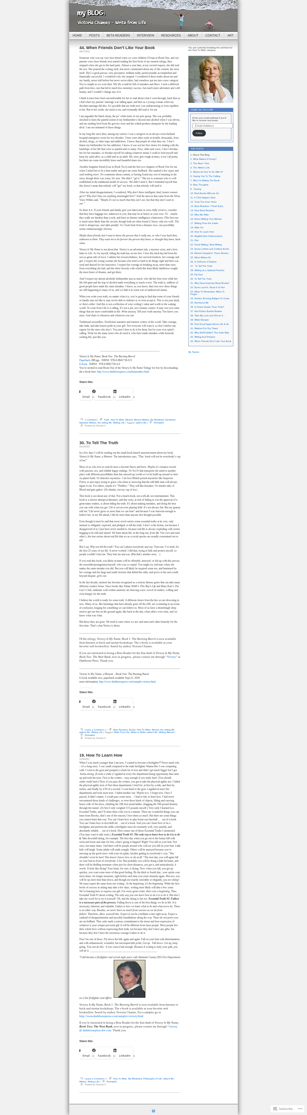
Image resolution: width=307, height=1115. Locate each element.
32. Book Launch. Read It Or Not (207, 287)
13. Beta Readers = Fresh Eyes (206, 206)
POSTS (94, 35)
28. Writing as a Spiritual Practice (207, 270)
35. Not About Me (199, 302)
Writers (82, 1081)
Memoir (129, 419)
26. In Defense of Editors (203, 261)
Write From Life (121, 732)
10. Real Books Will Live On (204, 193)
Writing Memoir (166, 732)
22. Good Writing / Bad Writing (206, 244)
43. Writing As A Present (202, 337)
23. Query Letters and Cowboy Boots (209, 249)
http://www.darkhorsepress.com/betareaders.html (123, 371)
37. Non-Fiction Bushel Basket (206, 311)
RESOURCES (171, 35)
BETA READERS (118, 35)
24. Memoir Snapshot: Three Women (209, 253)
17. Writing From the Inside (204, 223)
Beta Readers (120, 729)
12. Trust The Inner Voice (203, 202)
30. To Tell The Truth (98, 443)
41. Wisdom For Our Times (204, 328)
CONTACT (212, 35)
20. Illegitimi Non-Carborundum (206, 236)
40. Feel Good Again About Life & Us (209, 324)
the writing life (105, 422)
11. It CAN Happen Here (203, 197)
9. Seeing (195, 189)
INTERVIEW (145, 35)
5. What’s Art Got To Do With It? (206, 172)
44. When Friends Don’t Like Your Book (117, 47)
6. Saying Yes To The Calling (205, 176)
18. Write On (196, 227)
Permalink (159, 422)
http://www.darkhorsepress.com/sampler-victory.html (127, 681)
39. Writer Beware (199, 320)
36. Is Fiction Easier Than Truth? (207, 307)
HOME (77, 35)
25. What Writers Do (200, 257)
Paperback (84, 360)
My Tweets (193, 352)
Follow (199, 133)
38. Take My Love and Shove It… (207, 315)
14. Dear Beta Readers (202, 210)
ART (230, 35)
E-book (83, 364)
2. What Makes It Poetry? (203, 159)
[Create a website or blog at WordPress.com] (153, 1111)
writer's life (141, 422)
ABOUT (193, 35)
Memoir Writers (141, 419)
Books (132, 729)
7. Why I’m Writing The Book (205, 180)
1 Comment (91, 419)
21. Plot (194, 240)
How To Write (117, 419)
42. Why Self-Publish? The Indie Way (209, 332)
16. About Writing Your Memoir (206, 219)
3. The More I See (199, 163)
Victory (171, 656)
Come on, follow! (202, 110)
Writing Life (119, 422)
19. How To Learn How (100, 755)
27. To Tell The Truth (201, 266)
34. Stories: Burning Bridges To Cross (209, 298)
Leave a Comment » (95, 729)
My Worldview (157, 419)
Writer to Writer (138, 732)
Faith (106, 419)
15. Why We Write (199, 214)
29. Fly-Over (196, 274)
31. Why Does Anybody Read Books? (209, 283)
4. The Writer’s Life (200, 167)
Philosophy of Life (152, 1078)
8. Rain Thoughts (199, 184)
